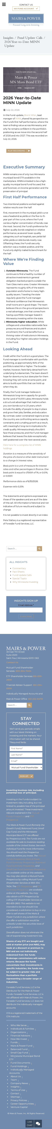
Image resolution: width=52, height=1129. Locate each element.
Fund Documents (20, 1063)
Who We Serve (19, 1025)
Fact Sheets (18, 572)
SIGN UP (24, 776)
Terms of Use (18, 1090)
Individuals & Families (22, 1028)
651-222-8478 (35, 699)
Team (14, 1080)
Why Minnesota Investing (25, 582)
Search (39, 548)
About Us (16, 1076)
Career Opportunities (22, 1103)
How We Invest (19, 1039)
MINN (18, 118)
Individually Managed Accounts (21, 1071)
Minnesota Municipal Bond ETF (24, 1058)
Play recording (16, 151)
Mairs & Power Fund (21, 1045)
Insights (15, 1086)
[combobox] (21, 548)
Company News (19, 1083)
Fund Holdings (19, 1066)
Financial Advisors (20, 1035)
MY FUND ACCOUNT (24, 8)
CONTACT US (26, 5)
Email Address (26, 605)
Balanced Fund (19, 1049)
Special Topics (19, 578)
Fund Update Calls (21, 575)
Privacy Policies (19, 1100)
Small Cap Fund (19, 1052)
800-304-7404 (23, 671)
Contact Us (12, 662)
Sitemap (15, 1097)
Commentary (19, 568)
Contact (15, 1093)
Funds (14, 1042)
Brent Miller (30, 115)
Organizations (18, 1032)
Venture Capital (19, 1107)
